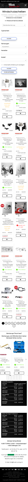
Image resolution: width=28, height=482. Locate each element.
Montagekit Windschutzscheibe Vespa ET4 (21, 221)
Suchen (9, 38)
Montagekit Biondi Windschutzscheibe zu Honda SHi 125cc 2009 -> (7, 183)
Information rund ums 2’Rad (11, 476)
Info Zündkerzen (14, 477)
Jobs (18, 475)
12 (24, 323)
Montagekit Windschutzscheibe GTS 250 (21, 182)
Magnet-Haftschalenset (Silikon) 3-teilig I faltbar (21, 361)
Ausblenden (23, 1)
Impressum (16, 471)
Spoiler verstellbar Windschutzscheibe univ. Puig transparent (7, 304)
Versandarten (8, 474)
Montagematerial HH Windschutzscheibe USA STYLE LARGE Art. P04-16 (7, 264)
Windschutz (19, 16)
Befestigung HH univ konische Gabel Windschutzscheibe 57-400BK (7, 141)
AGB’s (10, 471)
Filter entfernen (9, 72)
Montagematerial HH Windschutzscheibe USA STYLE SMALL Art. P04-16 (21, 264)
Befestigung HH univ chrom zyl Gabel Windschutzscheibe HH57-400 (7, 98)
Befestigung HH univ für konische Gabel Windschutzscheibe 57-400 (21, 98)
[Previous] (2, 359)
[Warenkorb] (25, 5)
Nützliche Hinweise (18, 474)
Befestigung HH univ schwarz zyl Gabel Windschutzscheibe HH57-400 (21, 141)
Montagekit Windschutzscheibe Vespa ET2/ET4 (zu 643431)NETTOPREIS (8, 222)
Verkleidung (8, 16)
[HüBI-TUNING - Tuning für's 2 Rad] (14, 5)
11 (21, 323)
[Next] (26, 359)
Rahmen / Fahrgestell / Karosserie (14, 15)
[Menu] (2, 5)
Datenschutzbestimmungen (14, 473)
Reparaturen (12, 475)
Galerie (23, 476)
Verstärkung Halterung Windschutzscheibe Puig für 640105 (21, 304)
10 (18, 323)
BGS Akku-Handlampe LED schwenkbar (7, 361)
